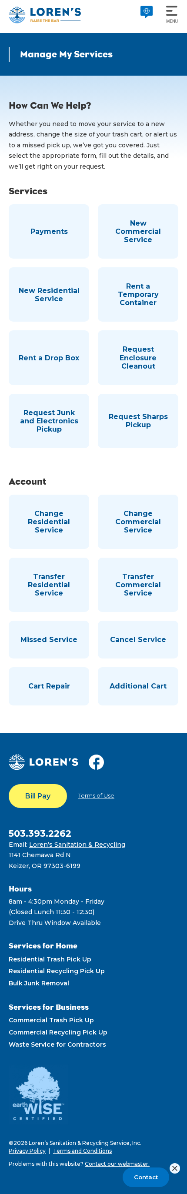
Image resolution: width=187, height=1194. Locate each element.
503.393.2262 (40, 833)
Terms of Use (96, 795)
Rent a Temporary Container (138, 294)
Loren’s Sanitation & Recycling (77, 844)
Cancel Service (138, 639)
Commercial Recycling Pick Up (58, 1032)
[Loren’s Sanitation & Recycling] (45, 14)
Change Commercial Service (138, 521)
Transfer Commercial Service (138, 584)
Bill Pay (37, 796)
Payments (49, 231)
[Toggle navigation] (169, 14)
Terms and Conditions (82, 1150)
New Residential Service (49, 294)
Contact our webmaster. (117, 1164)
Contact (146, 1177)
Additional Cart (138, 686)
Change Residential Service (49, 521)
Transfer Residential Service (49, 584)
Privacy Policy (27, 1150)
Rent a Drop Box (49, 358)
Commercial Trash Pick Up (51, 1020)
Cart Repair (49, 686)
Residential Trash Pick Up (50, 959)
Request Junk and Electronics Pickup (49, 421)
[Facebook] (99, 761)
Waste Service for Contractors (57, 1044)
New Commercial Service (138, 231)
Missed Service (48, 639)
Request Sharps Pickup (138, 420)
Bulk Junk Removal (39, 983)
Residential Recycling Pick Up (57, 971)
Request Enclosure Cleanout (138, 357)
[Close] (175, 1168)
